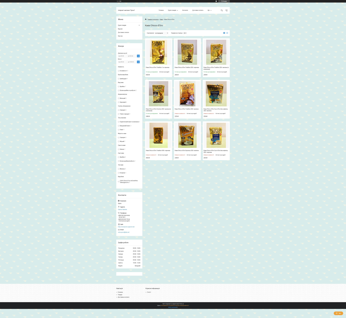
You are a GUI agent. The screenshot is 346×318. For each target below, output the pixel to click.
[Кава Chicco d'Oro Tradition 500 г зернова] (158, 135)
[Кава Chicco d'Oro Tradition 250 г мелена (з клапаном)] (216, 52)
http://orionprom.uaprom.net (126, 227)
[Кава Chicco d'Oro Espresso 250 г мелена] (187, 135)
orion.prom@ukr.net (123, 232)
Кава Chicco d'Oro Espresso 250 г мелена (187, 150)
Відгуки (120, 29)
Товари (120, 294)
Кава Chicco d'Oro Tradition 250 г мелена (186, 109)
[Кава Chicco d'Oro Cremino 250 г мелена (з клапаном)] (158, 93)
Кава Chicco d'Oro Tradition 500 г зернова (158, 150)
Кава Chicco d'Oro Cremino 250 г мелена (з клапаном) (158, 110)
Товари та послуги (153, 19)
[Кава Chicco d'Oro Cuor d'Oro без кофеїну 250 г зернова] (216, 135)
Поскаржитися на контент (167, 305)
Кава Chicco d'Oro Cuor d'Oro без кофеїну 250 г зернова (216, 151)
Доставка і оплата (197, 10)
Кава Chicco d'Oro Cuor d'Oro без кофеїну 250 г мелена (216, 110)
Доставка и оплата (123, 297)
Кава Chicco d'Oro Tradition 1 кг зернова (157, 67)
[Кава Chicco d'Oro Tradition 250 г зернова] (187, 52)
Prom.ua (182, 303)
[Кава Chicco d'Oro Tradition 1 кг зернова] (158, 52)
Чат (340, 313)
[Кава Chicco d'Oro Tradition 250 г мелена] (187, 93)
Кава (161, 19)
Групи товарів (172, 10)
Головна (161, 10)
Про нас (120, 36)
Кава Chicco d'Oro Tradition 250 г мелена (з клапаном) (216, 68)
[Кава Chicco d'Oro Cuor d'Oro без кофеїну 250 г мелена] (216, 93)
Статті (149, 292)
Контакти (185, 10)
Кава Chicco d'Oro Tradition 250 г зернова (187, 67)
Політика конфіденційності (182, 305)
